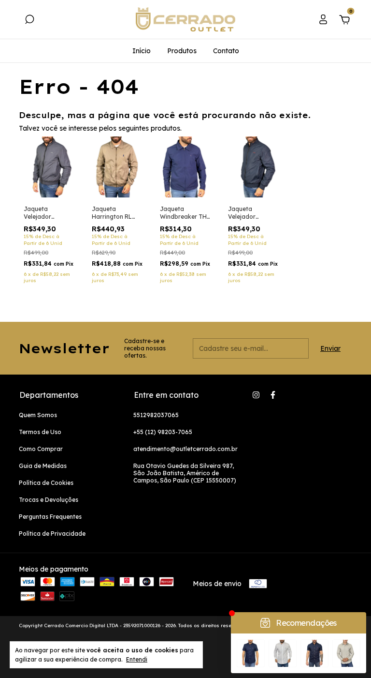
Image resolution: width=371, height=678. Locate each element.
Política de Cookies (46, 482)
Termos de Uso (40, 432)
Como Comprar (41, 448)
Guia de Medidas (43, 465)
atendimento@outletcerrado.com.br (185, 448)
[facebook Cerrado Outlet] (273, 395)
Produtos (182, 50)
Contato (226, 50)
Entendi (136, 659)
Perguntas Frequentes (50, 516)
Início (141, 50)
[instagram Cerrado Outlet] (256, 395)
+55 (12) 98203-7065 (162, 432)
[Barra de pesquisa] (29, 21)
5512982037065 (156, 415)
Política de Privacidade (52, 533)
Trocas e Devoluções (48, 499)
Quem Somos (38, 415)
